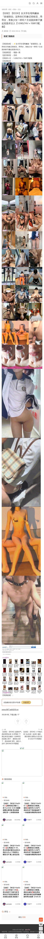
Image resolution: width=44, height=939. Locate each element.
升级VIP (26, 702)
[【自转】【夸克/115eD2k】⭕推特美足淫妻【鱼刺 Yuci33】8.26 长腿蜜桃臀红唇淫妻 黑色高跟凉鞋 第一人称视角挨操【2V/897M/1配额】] (11, 788)
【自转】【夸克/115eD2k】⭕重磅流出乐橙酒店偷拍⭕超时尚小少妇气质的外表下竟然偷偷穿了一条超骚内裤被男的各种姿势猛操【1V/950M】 (32, 808)
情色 (24, 31)
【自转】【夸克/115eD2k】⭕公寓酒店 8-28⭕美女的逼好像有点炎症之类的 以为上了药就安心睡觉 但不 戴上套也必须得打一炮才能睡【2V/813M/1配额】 (11, 850)
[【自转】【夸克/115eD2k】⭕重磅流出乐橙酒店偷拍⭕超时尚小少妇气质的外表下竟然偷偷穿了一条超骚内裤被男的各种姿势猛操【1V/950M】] (32, 788)
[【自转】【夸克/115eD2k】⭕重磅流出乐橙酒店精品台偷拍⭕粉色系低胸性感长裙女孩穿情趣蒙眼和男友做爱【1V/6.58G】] (32, 873)
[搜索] (34, 3)
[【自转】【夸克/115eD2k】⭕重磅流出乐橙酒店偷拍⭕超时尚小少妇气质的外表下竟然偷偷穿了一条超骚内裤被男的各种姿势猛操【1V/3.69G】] (32, 830)
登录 (24, 917)
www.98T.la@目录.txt (10, 709)
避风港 (6, 31)
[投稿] (30, 3)
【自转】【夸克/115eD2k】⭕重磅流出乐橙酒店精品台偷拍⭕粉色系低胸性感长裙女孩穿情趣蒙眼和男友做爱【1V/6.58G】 (32, 892)
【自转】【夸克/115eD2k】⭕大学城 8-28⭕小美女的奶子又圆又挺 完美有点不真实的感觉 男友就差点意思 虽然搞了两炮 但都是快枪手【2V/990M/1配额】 (11, 892)
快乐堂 (5, 3)
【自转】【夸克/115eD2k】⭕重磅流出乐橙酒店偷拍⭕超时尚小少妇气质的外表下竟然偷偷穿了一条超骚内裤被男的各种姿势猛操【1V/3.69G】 (32, 850)
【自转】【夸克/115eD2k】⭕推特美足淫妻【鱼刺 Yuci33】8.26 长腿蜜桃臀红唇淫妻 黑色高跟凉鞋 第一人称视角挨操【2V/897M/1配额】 (11, 808)
